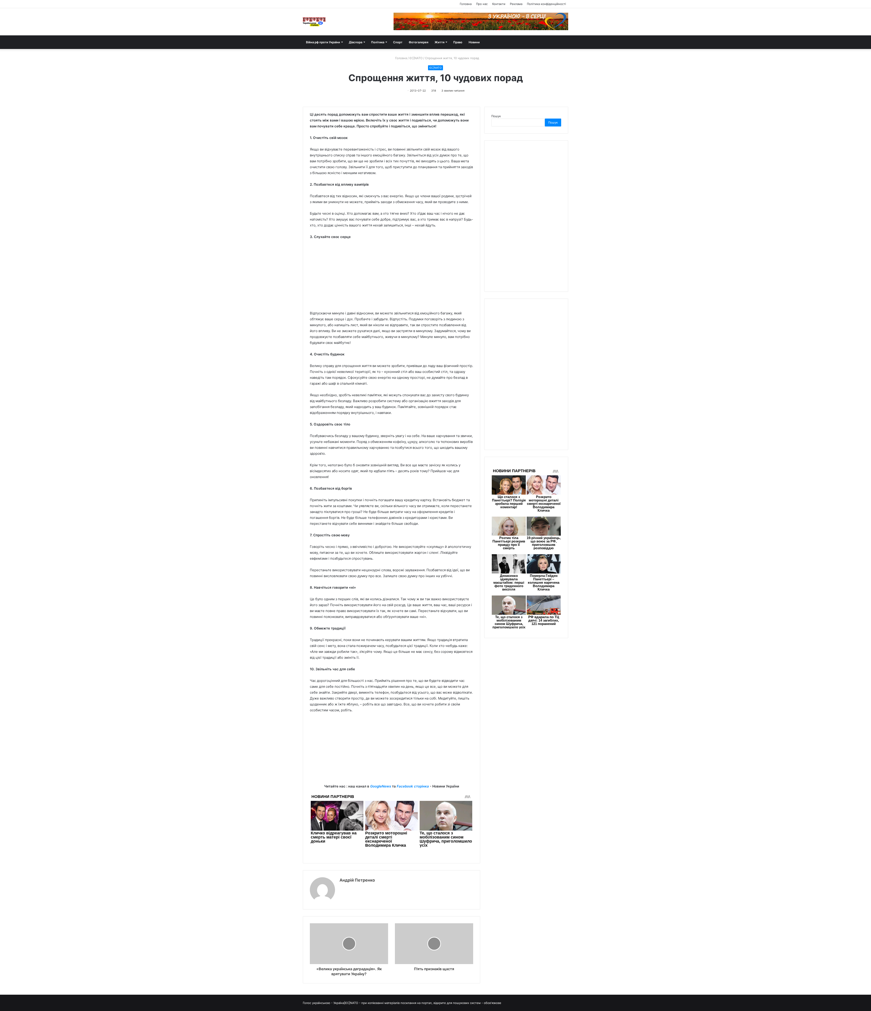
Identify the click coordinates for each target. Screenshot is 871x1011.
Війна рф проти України (323, 42)
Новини (474, 42)
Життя (439, 42)
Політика (377, 42)
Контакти (498, 4)
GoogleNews (380, 786)
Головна (466, 4)
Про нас (482, 4)
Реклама (516, 4)
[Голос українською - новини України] (314, 21)
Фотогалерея (418, 42)
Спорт (397, 42)
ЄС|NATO (416, 58)
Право (457, 42)
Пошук (496, 116)
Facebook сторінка (413, 786)
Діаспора (355, 42)
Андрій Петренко (357, 880)
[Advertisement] (391, 277)
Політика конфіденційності (546, 4)
